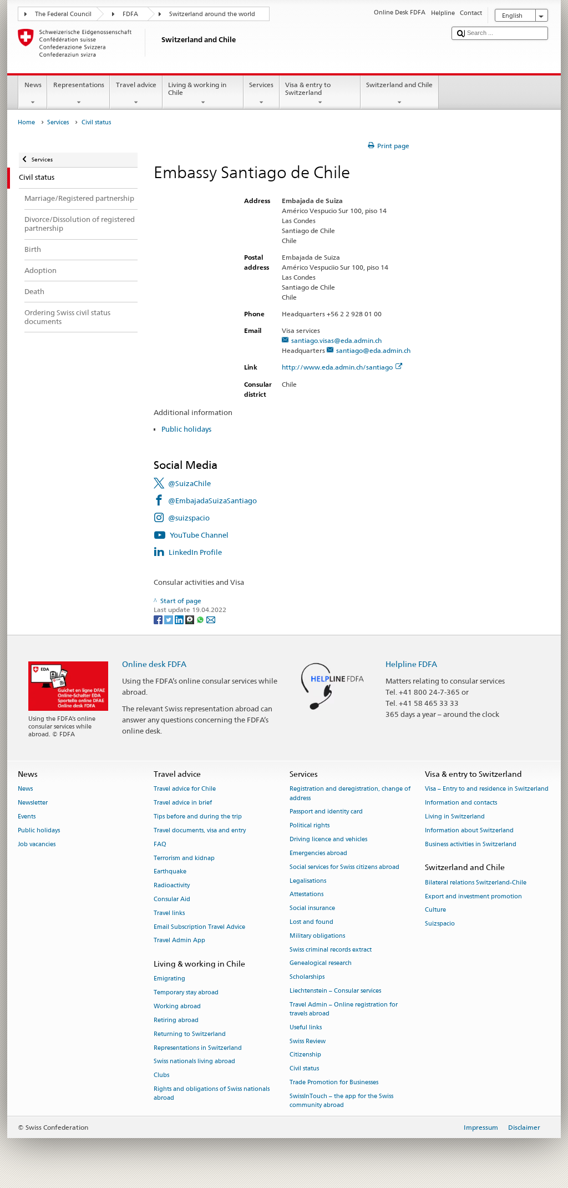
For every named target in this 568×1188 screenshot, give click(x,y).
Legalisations (308, 880)
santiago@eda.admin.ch (373, 350)
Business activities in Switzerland (470, 844)
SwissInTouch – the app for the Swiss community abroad (341, 1101)
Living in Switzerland (455, 816)
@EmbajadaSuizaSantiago (212, 500)
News (33, 84)
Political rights (309, 826)
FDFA (130, 14)
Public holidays (186, 428)
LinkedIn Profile (195, 552)
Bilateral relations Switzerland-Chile (475, 882)
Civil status (304, 1069)
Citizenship (305, 1055)
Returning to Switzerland (190, 1034)
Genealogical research (321, 963)
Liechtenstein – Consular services (335, 990)
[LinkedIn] (180, 619)
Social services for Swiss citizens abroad (344, 867)
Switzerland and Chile (399, 84)
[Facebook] (159, 619)
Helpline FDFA (411, 664)
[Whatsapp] (201, 619)
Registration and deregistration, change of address (350, 794)
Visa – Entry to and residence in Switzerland (487, 789)
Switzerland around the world (212, 14)
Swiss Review (308, 1041)
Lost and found (311, 922)
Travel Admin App (179, 940)
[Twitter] (169, 619)
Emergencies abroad (318, 853)
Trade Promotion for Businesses (334, 1082)
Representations (78, 84)
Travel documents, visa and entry (200, 830)
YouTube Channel (199, 534)
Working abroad (177, 1006)
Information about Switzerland (469, 830)
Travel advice (136, 84)
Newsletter (33, 803)
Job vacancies (36, 844)
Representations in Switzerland (198, 1047)
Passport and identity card (326, 812)
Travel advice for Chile (185, 789)
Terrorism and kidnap (184, 858)
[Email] (210, 619)
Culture (435, 910)
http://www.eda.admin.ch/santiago (337, 367)
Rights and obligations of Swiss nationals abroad (212, 1093)
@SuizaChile (189, 483)
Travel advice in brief (183, 803)
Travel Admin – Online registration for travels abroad (344, 1009)
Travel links (169, 913)
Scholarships (307, 977)
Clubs (161, 1075)
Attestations (306, 894)
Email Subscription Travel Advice (199, 927)
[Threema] (190, 619)
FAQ (160, 844)
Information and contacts (461, 803)
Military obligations (317, 935)
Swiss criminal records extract (331, 949)
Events (27, 816)
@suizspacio (189, 517)
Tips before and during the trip (198, 816)
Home (26, 122)
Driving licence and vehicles (328, 839)
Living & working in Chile (197, 88)
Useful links (306, 1027)
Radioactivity (172, 885)
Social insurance (312, 908)
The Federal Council (63, 14)
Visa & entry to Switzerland (308, 88)
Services (261, 84)
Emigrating (169, 979)
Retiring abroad (176, 1020)
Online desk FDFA (154, 664)
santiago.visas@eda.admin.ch (336, 340)
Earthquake (170, 872)
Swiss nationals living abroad (194, 1061)
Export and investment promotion (473, 896)
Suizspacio (440, 924)
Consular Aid (172, 899)
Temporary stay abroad (186, 993)
